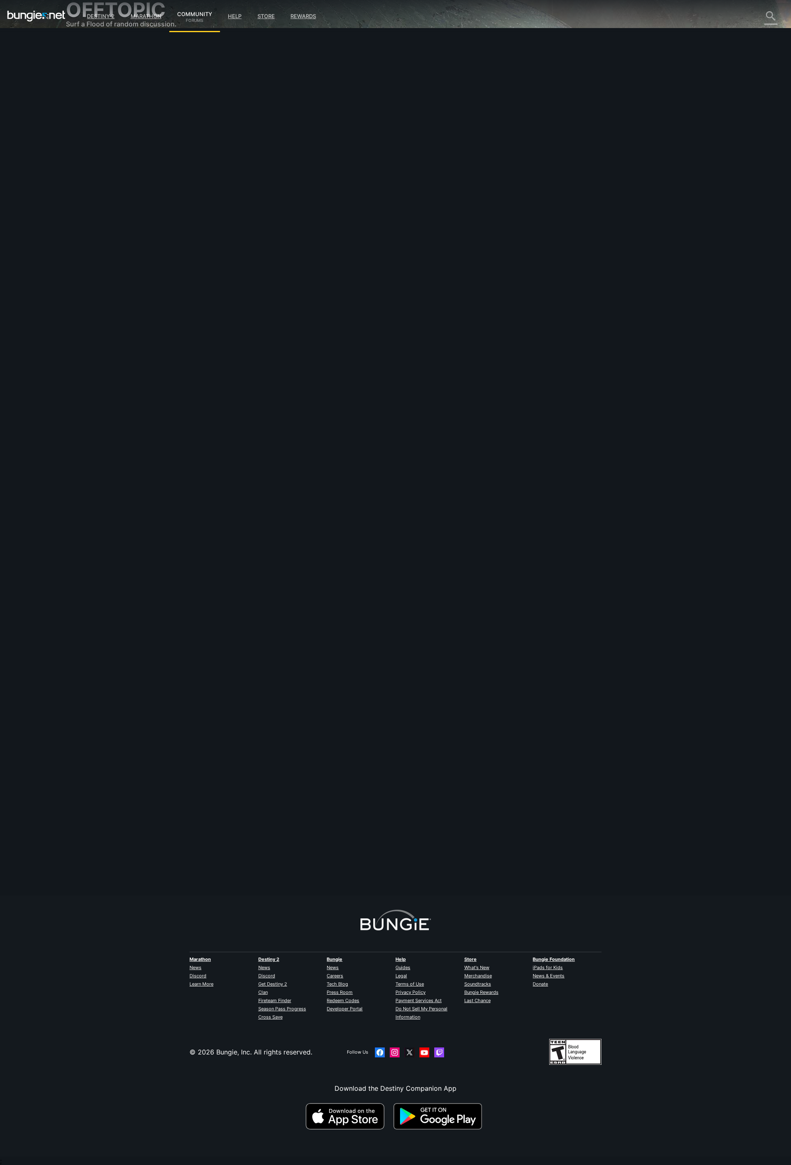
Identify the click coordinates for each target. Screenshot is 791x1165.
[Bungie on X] (409, 1052)
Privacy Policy (411, 992)
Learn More (201, 984)
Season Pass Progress (282, 1009)
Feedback (87, 62)
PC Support (90, 169)
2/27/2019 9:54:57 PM (307, 342)
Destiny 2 (101, 16)
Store (266, 16)
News (195, 967)
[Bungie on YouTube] (424, 1052)
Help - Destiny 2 (97, 95)
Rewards (303, 16)
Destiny (36, 16)
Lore (79, 78)
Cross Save (270, 1017)
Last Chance (477, 1000)
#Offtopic (245, 293)
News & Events (548, 976)
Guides (403, 967)
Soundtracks (477, 984)
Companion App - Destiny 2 (115, 194)
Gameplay (87, 86)
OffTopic (85, 218)
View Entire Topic (261, 325)
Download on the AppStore (348, 1116)
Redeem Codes (343, 1000)
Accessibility (91, 136)
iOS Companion (96, 152)
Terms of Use (410, 984)
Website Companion (103, 144)
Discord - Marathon (102, 235)
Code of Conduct (94, 245)
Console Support (98, 177)
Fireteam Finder (274, 1000)
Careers (335, 976)
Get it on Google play (439, 1116)
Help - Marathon (97, 227)
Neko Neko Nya (258, 144)
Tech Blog (337, 984)
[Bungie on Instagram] (395, 1052)
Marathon (146, 16)
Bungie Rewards (481, 992)
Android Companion (103, 161)
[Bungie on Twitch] (439, 1052)
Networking (90, 111)
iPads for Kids (548, 967)
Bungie (334, 959)
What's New (476, 967)
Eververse (87, 119)
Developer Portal (345, 1009)
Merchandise (478, 976)
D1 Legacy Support (102, 185)
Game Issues (91, 128)
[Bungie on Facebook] (380, 1052)
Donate (540, 984)
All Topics (87, 45)
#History (287, 293)
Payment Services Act (419, 1000)
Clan (263, 992)
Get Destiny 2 (272, 984)
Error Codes (91, 103)
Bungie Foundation (554, 959)
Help (234, 16)
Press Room (340, 992)
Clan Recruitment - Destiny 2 (117, 202)
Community (194, 13)
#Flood (266, 293)
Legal (401, 976)
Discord (198, 976)
